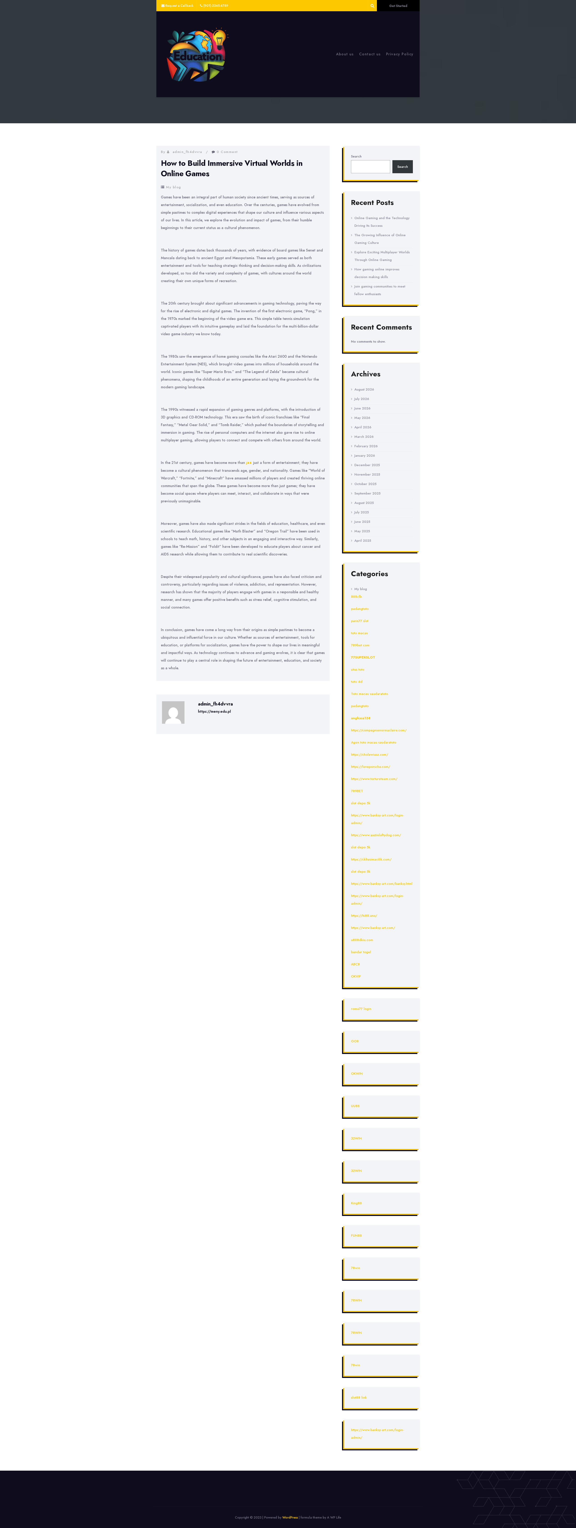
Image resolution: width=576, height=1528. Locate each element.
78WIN (356, 1300)
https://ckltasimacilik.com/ (371, 859)
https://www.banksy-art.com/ (373, 927)
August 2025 (364, 502)
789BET (357, 791)
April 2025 (362, 540)
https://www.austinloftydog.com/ (376, 835)
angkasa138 (360, 718)
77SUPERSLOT (363, 657)
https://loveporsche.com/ (370, 766)
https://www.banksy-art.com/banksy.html (381, 883)
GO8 (355, 1041)
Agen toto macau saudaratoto (373, 742)
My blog (173, 187)
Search (356, 156)
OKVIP (356, 976)
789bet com (360, 645)
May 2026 (362, 417)
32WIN (356, 1138)
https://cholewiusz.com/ (369, 754)
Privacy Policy (400, 54)
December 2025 (367, 465)
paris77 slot (359, 620)
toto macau (359, 633)
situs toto (357, 669)
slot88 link (359, 1397)
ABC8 (355, 964)
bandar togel (361, 952)
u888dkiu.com (362, 939)
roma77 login (361, 1008)
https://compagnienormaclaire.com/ (379, 730)
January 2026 (364, 455)
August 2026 (364, 389)
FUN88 (356, 1235)
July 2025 (361, 512)
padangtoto (360, 608)
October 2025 (365, 483)
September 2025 (367, 493)
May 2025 (362, 531)
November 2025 (367, 474)
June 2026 (362, 408)
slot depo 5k (360, 803)
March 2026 (364, 436)
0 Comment (227, 151)
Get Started (398, 6)
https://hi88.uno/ (364, 915)
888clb (356, 596)
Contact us (370, 54)
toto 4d (356, 681)
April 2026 (362, 427)
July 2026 (361, 398)
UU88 (355, 1105)
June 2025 (362, 521)
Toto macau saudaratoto (369, 693)
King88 (356, 1203)
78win (355, 1267)
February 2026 (366, 446)
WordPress (290, 1517)
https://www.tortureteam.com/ (374, 778)
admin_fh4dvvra (187, 151)
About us (345, 54)
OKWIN (357, 1073)
